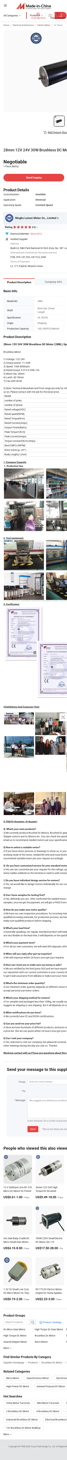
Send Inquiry (34, 177)
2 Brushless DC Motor (17, 1411)
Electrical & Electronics (23, 25)
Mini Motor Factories (48, 1403)
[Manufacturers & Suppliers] (33, 6)
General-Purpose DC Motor (51, 1386)
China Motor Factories (18, 1403)
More (6, 1434)
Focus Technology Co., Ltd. (43, 1446)
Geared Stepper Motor (15, 1341)
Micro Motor (12, 1378)
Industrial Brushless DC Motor (22, 1419)
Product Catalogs (52, 1322)
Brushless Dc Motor (45, 1335)
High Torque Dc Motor (15, 1335)
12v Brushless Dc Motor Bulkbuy (23, 1427)
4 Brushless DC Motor (47, 1411)
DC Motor (58, 25)
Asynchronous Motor (37, 1378)
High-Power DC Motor (17, 1386)
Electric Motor (43, 25)
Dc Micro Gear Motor (14, 1329)
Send (33, 1129)
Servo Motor (41, 1341)
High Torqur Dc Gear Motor (49, 1329)
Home (6, 25)
